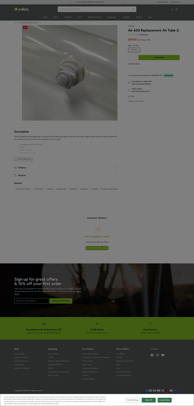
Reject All (148, 400)
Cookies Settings (132, 400)
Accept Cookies (164, 400)
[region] (97, 400)
